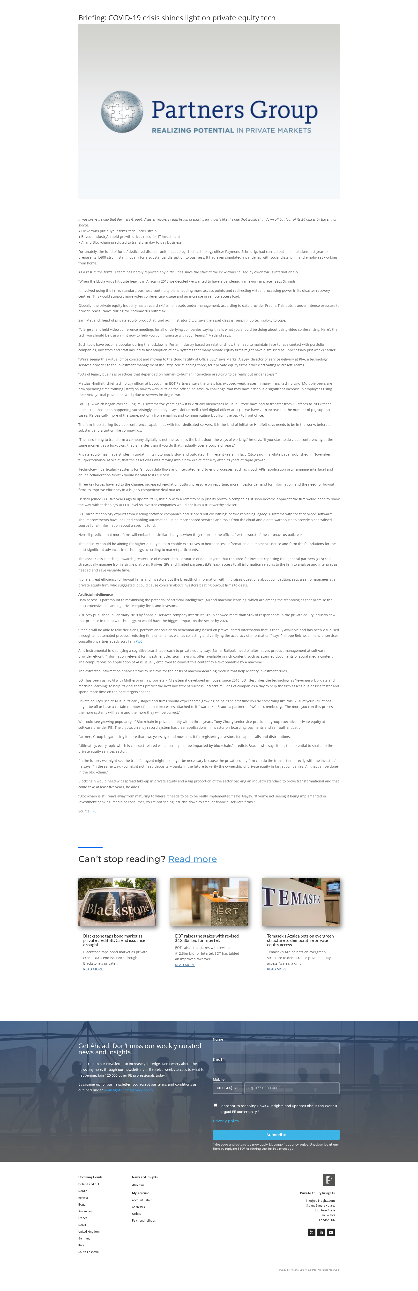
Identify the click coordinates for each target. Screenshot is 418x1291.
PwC (139, 641)
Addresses (138, 1207)
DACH (82, 1225)
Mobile (218, 1079)
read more (93, 969)
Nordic (82, 1191)
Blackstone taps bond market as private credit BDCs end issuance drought (114, 940)
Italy (81, 1245)
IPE (93, 811)
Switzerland (85, 1211)
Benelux (83, 1198)
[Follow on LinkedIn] (321, 1232)
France (82, 1218)
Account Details (142, 1200)
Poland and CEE (89, 1184)
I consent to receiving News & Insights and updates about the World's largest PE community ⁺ (278, 1108)
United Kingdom (89, 1232)
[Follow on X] (311, 1232)
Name (218, 1039)
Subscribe (276, 1135)
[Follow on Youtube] (331, 1232)
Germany (84, 1238)
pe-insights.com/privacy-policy (128, 1090)
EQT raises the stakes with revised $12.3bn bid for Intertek (207, 938)
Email (219, 1059)
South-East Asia (88, 1252)
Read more (192, 859)
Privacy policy (226, 1121)
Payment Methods (144, 1220)
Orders (136, 1214)
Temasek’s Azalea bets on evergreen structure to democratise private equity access (300, 940)
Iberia (82, 1204)
